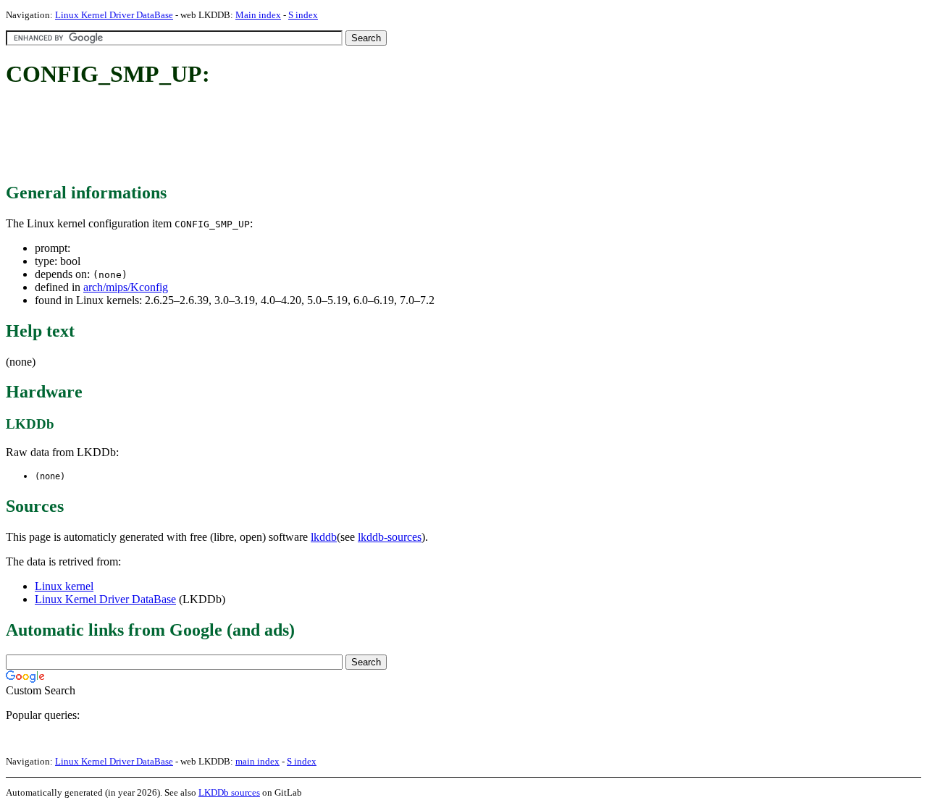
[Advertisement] (269, 136)
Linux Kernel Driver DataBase (114, 14)
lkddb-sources (389, 537)
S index (303, 14)
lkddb (324, 537)
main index (257, 761)
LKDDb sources (229, 792)
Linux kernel (64, 586)
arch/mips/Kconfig (125, 287)
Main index (258, 14)
